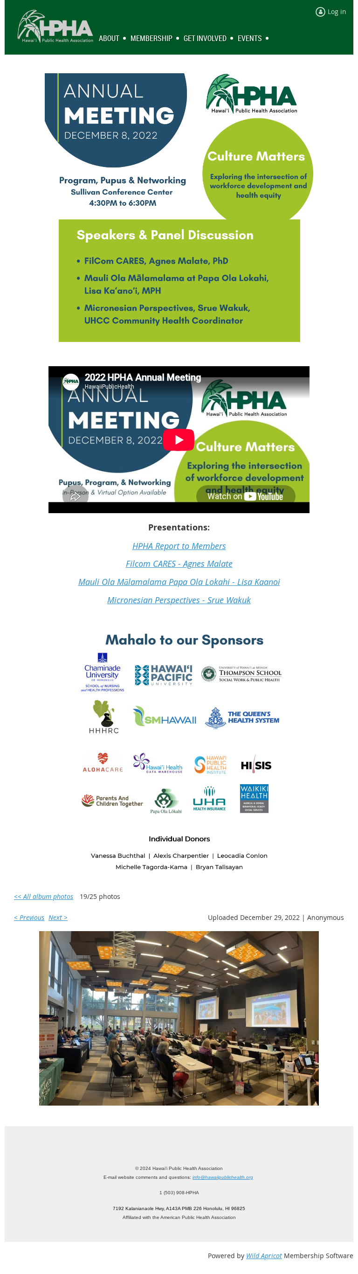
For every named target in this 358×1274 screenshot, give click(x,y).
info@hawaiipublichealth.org (223, 1177)
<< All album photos (43, 896)
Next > (58, 917)
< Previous (29, 917)
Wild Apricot (264, 1255)
